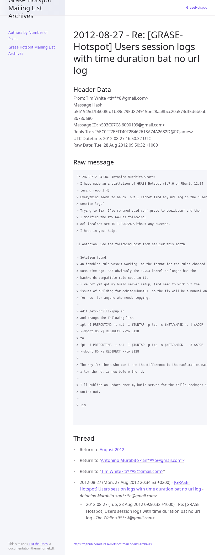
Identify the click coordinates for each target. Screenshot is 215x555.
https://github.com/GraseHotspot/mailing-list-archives (112, 544)
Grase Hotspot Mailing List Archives (30, 7)
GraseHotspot (196, 7)
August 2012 (112, 449)
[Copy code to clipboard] (200, 176)
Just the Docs (38, 544)
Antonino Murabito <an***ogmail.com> (142, 460)
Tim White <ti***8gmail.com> (132, 471)
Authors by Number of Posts (28, 35)
